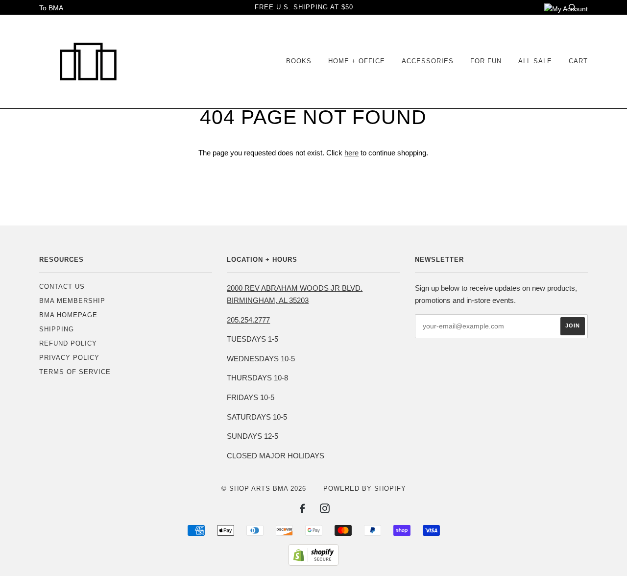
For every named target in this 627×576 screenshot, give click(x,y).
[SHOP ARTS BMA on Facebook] (302, 510)
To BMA (51, 8)
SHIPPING (56, 329)
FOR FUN (486, 61)
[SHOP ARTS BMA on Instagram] (325, 510)
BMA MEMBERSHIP (72, 300)
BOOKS (299, 61)
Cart (578, 61)
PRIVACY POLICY (69, 357)
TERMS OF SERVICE (75, 372)
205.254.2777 (248, 320)
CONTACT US (62, 286)
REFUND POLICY (68, 343)
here (351, 153)
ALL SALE (535, 61)
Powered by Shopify (364, 488)
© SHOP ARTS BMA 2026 (263, 488)
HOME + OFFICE (356, 61)
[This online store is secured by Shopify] (313, 563)
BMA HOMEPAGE (68, 315)
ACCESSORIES (428, 61)
